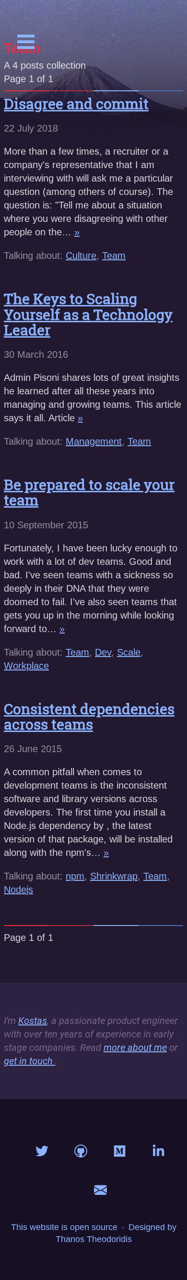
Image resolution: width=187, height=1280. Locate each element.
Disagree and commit (76, 103)
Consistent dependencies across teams (89, 716)
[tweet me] (41, 1153)
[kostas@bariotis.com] (100, 1192)
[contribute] (80, 1153)
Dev (103, 652)
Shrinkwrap (114, 876)
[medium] (119, 1153)
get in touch (28, 1061)
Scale (128, 652)
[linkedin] (158, 1153)
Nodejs (18, 889)
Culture (81, 255)
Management (94, 441)
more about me (135, 1047)
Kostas (32, 1020)
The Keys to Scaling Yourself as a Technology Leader (88, 314)
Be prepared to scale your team (89, 492)
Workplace (26, 665)
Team (114, 255)
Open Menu (26, 42)
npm (75, 876)
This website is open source (64, 1227)
